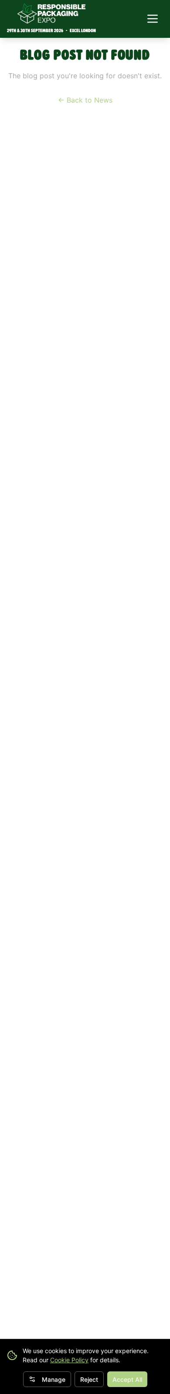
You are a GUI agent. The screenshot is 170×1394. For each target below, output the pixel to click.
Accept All (127, 1379)
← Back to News (85, 100)
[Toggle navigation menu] (152, 18)
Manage (53, 1379)
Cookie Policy (69, 1360)
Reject (89, 1379)
